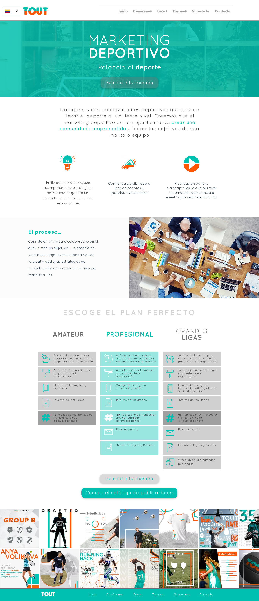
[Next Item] (252, 548)
